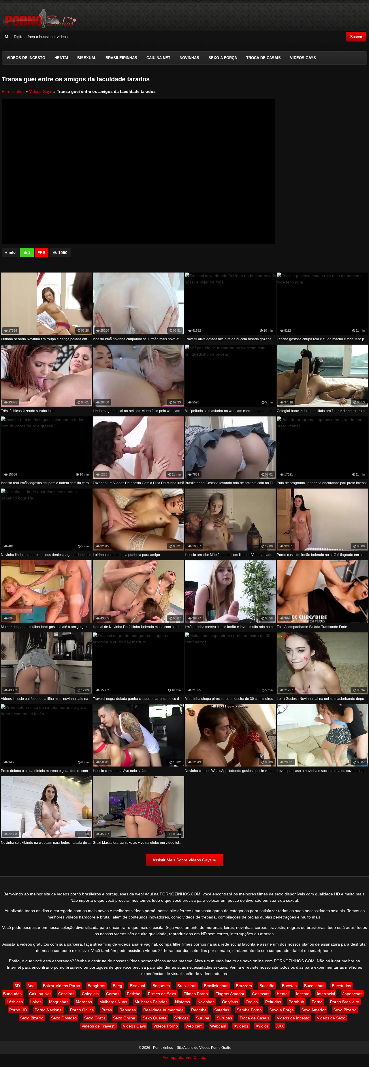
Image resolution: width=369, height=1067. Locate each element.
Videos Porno (165, 1026)
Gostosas (260, 993)
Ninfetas (182, 1002)
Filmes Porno (196, 993)
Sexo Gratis (95, 1018)
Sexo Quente (155, 1018)
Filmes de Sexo (162, 993)
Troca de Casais (263, 58)
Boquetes (161, 985)
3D (17, 985)
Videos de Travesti (98, 1026)
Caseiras (66, 993)
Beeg (117, 985)
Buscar (356, 37)
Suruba (202, 1018)
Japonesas (352, 993)
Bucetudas (341, 985)
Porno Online (82, 1010)
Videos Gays (303, 58)
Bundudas (12, 993)
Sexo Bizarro (345, 1010)
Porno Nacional (49, 1010)
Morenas (84, 1002)
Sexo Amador (313, 1010)
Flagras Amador (229, 993)
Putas (106, 1010)
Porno (317, 1002)
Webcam (218, 1026)
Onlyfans (230, 1002)
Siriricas (181, 1018)
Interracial (326, 993)
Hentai (61, 58)
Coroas (112, 993)
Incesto (302, 993)
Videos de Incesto (26, 58)
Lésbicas (15, 1002)
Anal (31, 985)
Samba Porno (249, 1010)
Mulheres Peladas (151, 1002)
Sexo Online (124, 1018)
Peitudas (273, 1002)
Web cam (194, 1026)
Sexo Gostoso (64, 1018)
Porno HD (18, 1010)
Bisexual (86, 58)
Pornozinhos (13, 91)
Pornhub (296, 1002)
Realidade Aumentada (163, 1010)
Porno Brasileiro (344, 1002)
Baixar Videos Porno (61, 985)
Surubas (224, 1018)
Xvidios (262, 1026)
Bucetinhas (314, 985)
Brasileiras (186, 985)
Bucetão (266, 985)
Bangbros (96, 985)
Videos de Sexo (331, 1018)
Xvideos (241, 1026)
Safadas (221, 1010)
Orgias (252, 1002)
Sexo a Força (222, 58)
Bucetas (289, 985)
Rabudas (127, 1010)
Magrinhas (58, 1002)
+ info (10, 252)
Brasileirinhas (121, 58)
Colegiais (90, 993)
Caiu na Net (158, 58)
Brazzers (244, 985)
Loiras (36, 1002)
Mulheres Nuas (113, 1002)
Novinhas (189, 58)
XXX (280, 1026)
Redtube (199, 1010)
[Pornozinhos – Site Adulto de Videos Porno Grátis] (39, 27)
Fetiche (133, 993)
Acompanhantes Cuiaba (184, 1057)
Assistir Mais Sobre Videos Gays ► (185, 860)
